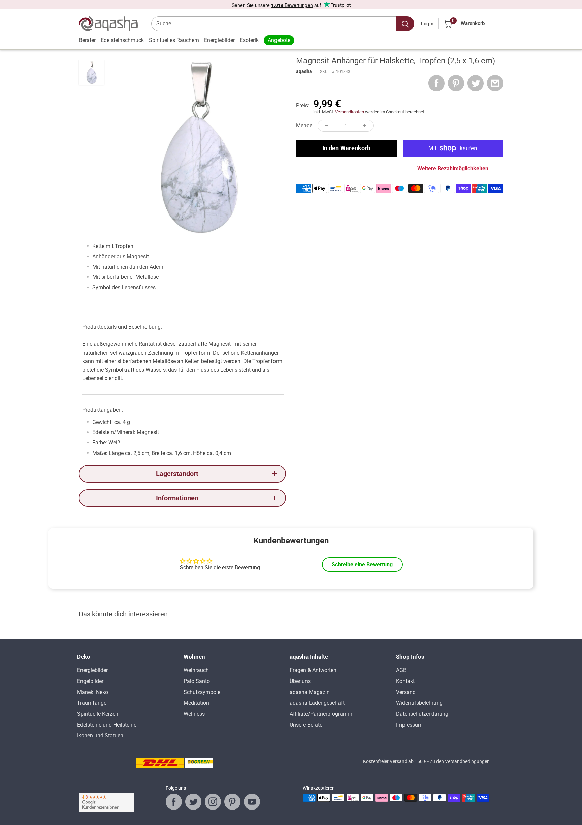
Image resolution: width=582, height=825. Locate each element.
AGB (401, 670)
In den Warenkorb (346, 148)
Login (427, 24)
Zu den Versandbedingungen (460, 761)
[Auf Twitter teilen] (475, 83)
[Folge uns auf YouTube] (252, 802)
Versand (406, 692)
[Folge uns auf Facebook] (174, 802)
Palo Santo (197, 681)
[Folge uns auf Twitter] (193, 802)
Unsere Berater (307, 725)
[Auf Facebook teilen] (436, 83)
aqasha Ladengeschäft (317, 703)
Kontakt (405, 681)
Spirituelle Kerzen (97, 714)
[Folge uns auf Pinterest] (232, 802)
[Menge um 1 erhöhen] (364, 125)
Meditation (196, 703)
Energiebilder (219, 40)
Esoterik (249, 40)
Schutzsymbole (202, 692)
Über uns (300, 681)
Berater (87, 40)
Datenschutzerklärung (422, 714)
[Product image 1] (91, 72)
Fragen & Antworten (313, 670)
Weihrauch (196, 670)
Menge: (305, 125)
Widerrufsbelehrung (419, 703)
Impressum (409, 725)
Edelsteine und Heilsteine (106, 725)
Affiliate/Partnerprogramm (321, 714)
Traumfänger (92, 703)
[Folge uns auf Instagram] (213, 802)
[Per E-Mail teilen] (495, 83)
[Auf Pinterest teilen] (456, 83)
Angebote (279, 40)
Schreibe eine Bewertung (362, 564)
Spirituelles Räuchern (174, 40)
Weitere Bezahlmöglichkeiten (452, 168)
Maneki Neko (92, 692)
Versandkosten (349, 111)
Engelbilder (90, 681)
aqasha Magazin (310, 692)
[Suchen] (405, 23)
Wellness (194, 714)
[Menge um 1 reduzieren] (326, 125)
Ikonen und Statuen (100, 735)
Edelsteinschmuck (122, 40)
